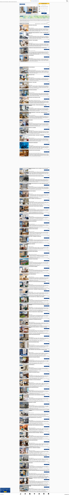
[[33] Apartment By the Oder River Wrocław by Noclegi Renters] (24, 284)
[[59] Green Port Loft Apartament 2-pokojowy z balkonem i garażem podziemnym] (24, 481)
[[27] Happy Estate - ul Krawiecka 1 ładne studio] (24, 239)
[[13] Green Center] (24, 123)
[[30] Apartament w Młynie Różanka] (24, 262)
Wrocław (21, 25)
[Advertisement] (34, 162)
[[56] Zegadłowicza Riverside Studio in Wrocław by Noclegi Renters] (24, 458)
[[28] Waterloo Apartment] (24, 247)
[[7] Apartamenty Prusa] (24, 77)
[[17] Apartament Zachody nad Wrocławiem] (24, 153)
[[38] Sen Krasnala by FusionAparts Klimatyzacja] (24, 322)
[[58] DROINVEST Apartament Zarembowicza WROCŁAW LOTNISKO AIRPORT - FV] (24, 473)
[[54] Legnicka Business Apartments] (24, 443)
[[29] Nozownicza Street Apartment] (24, 254)
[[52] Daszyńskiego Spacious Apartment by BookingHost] (24, 428)
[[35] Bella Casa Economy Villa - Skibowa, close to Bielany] (24, 299)
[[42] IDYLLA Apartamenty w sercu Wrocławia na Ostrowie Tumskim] (24, 352)
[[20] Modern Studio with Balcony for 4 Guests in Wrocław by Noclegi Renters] (24, 186)
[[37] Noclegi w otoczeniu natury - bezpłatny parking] (24, 314)
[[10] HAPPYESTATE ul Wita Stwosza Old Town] (24, 100)
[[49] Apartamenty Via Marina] (24, 405)
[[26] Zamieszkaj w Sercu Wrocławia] (24, 231)
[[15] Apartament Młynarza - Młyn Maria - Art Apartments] (24, 138)
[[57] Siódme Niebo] (24, 465)
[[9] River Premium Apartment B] (24, 92)
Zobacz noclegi (47, 26)
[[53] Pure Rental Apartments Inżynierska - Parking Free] (24, 435)
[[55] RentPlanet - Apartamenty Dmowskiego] (24, 450)
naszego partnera (36, 197)
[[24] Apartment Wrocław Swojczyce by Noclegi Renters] (24, 216)
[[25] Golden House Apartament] (24, 224)
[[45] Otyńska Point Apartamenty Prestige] (24, 375)
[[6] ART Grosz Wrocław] (24, 70)
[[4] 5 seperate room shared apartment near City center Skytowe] (24, 50)
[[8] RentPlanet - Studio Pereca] (24, 85)
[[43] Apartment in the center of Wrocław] (24, 360)
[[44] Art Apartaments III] (24, 367)
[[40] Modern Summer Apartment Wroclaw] (24, 337)
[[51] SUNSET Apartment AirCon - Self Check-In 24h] (24, 420)
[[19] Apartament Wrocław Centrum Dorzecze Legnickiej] (24, 179)
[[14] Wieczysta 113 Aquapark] (24, 130)
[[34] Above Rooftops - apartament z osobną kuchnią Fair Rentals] (24, 292)
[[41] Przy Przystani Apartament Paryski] (24, 345)
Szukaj (44, 13)
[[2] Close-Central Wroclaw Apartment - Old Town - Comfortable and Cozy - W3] (24, 35)
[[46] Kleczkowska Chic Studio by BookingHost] (24, 382)
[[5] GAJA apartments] (24, 58)
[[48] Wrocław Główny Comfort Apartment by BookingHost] (24, 397)
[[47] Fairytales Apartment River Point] (24, 390)
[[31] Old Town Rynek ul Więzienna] (24, 269)
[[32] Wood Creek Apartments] (24, 277)
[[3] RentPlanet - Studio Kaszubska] (24, 43)
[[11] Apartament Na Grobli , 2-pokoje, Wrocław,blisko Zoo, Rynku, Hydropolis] (24, 108)
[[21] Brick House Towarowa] (24, 194)
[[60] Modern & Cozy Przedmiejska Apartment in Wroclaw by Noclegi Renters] (24, 488)
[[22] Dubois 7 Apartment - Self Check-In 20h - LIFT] (24, 201)
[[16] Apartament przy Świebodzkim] (24, 145)
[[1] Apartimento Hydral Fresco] (24, 28)
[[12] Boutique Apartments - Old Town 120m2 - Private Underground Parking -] (24, 115)
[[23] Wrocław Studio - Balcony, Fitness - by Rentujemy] (24, 209)
